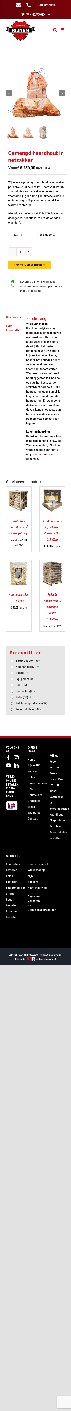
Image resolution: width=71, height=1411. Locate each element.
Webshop (33, 771)
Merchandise (25, 666)
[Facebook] (8, 757)
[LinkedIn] (16, 765)
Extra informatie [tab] (12, 328)
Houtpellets (25, 691)
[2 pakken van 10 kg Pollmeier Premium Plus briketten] (52, 489)
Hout (21, 685)
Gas (30, 789)
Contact (33, 818)
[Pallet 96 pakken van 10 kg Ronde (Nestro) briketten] (52, 562)
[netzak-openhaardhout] (35, 93)
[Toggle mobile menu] (63, 30)
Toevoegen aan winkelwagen (29, 265)
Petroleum (56, 826)
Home (31, 759)
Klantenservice (37, 887)
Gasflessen (57, 796)
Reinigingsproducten (31, 703)
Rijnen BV (34, 765)
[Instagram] (16, 757)
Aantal (20, 235)
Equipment (24, 679)
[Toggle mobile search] (55, 30)
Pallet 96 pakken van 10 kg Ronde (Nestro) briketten (52, 606)
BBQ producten (27, 660)
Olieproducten (58, 820)
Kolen (22, 697)
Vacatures (34, 812)
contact (38, 454)
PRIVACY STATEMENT (50, 954)
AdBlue (21, 672)
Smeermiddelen (28, 709)
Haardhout (56, 814)
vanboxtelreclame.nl (45, 959)
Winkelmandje (37, 870)
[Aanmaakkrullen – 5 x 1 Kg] (18, 562)
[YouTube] (8, 765)
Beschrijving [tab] (13, 317)
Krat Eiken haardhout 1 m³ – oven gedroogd (18, 527)
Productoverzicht (39, 864)
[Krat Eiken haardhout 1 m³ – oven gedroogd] (18, 489)
